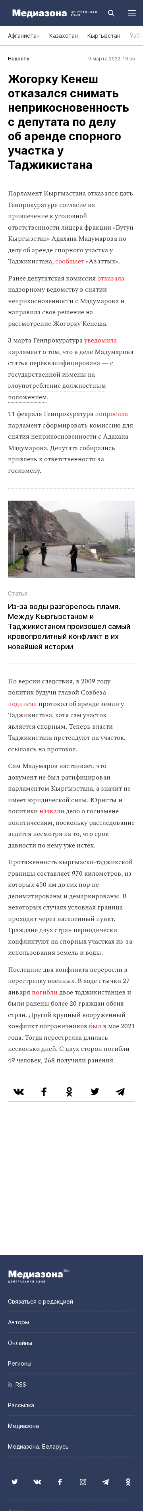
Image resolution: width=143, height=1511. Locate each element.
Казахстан (63, 35)
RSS (19, 1384)
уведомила (100, 340)
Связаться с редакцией (40, 1301)
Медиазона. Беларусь (38, 1446)
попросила (111, 414)
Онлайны (20, 1342)
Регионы (19, 1363)
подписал (22, 704)
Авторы (18, 1322)
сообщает (69, 261)
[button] (132, 13)
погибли (45, 992)
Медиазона (23, 1425)
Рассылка (21, 1405)
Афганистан (24, 35)
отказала (110, 278)
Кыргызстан (103, 35)
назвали (51, 811)
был (95, 1026)
